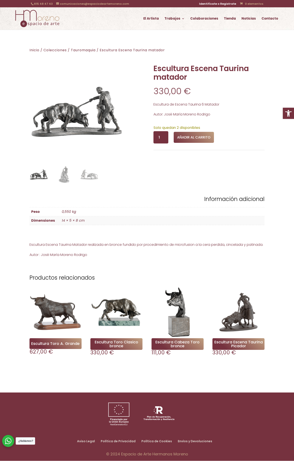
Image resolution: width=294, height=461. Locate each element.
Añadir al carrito (193, 137)
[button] (288, 113)
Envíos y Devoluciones (195, 441)
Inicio (34, 50)
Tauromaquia (83, 50)
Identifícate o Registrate (217, 4)
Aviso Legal (86, 441)
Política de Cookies (156, 441)
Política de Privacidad (118, 441)
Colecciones (55, 50)
